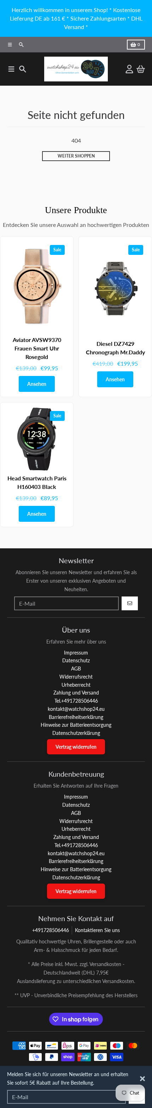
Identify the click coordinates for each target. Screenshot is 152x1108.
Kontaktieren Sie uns (97, 930)
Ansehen (36, 384)
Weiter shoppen (76, 156)
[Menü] (11, 69)
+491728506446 (50, 930)
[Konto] (129, 69)
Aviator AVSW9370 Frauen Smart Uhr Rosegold (37, 348)
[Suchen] (22, 69)
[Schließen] (142, 1078)
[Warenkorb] (140, 69)
